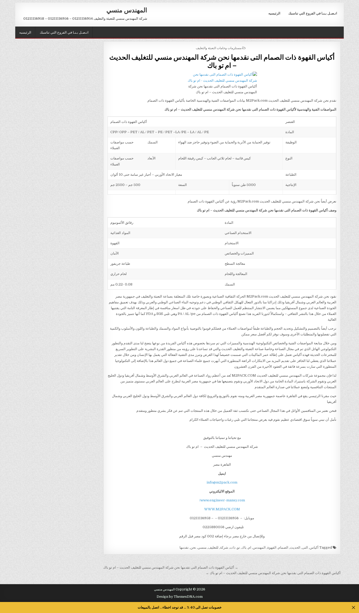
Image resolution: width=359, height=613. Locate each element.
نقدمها (184, 547)
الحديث (295, 547)
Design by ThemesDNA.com (180, 597)
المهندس (259, 547)
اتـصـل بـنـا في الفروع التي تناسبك (312, 12)
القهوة (271, 547)
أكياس (314, 547)
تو (238, 547)
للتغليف (213, 547)
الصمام (283, 547)
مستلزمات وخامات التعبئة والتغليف (219, 47)
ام (249, 547)
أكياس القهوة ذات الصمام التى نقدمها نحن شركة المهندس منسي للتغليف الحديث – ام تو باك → (273, 573)
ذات (232, 547)
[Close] (353, 607)
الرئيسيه (274, 12)
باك (244, 547)
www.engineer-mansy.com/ (222, 500)
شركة (224, 547)
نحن (193, 547)
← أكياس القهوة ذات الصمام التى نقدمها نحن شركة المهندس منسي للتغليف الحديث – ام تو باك (170, 567)
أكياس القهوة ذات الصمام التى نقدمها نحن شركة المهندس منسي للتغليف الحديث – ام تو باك (222, 61)
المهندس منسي (126, 10)
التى (305, 547)
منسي (202, 547)
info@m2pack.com (222, 482)
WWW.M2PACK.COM (222, 509)
